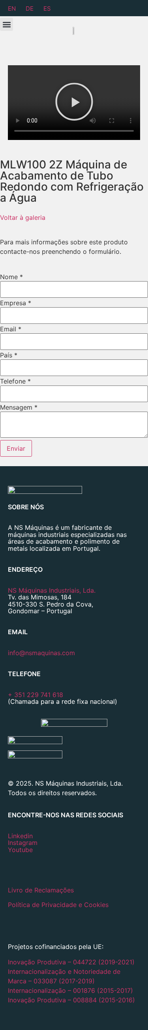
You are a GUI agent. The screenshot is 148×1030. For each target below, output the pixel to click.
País (8, 355)
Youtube (20, 850)
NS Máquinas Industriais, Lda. (52, 590)
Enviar (16, 448)
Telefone (15, 381)
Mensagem (18, 407)
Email (10, 329)
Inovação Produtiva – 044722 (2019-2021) (72, 962)
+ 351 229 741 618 (35, 695)
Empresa (15, 303)
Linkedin (20, 836)
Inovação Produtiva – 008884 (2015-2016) (71, 1000)
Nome (11, 277)
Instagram (22, 843)
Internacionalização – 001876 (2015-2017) (70, 990)
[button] (6, 24)
